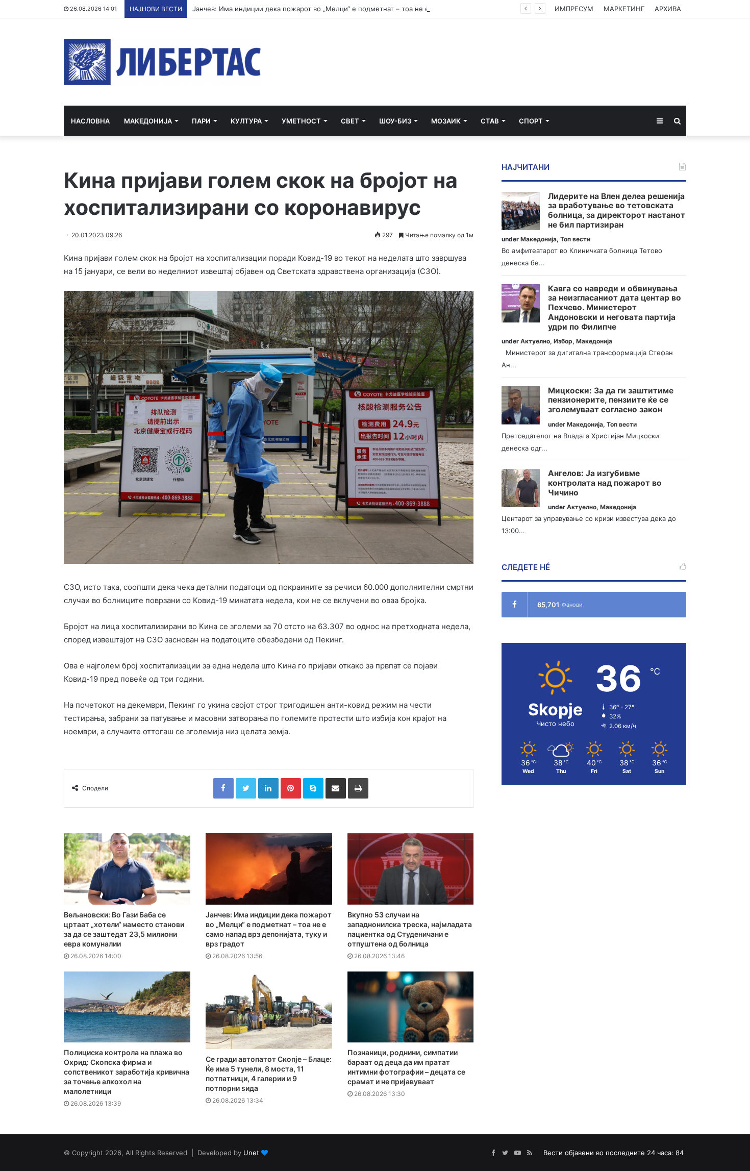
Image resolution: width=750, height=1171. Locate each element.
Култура (246, 121)
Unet (251, 1153)
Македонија (148, 121)
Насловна (90, 121)
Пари (201, 121)
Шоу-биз (395, 121)
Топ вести (575, 239)
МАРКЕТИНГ (624, 9)
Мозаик (446, 121)
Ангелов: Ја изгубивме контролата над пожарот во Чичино (605, 483)
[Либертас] (162, 62)
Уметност (301, 121)
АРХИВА (668, 9)
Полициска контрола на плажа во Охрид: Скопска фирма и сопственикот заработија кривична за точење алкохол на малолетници (126, 1071)
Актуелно (535, 341)
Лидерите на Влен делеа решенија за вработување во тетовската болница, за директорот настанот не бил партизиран (616, 211)
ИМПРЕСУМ (574, 9)
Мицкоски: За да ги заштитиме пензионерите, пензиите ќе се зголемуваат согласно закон (610, 400)
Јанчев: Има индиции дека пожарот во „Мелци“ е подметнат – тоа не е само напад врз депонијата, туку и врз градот (386, 9)
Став (490, 121)
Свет (350, 121)
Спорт (531, 121)
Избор (563, 341)
